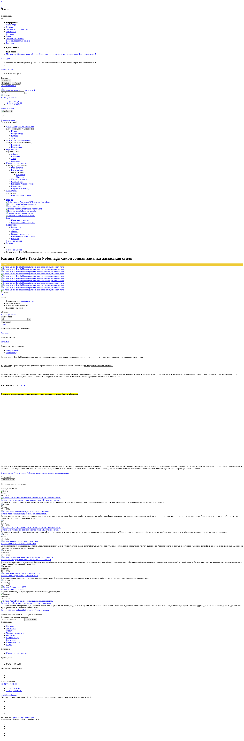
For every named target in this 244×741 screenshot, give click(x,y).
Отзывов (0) (11, 353)
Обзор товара (12, 350)
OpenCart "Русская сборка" (23, 717)
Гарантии (10, 43)
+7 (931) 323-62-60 (14, 104)
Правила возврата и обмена (18, 41)
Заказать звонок (8, 108)
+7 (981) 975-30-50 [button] (9, 684)
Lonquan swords (27, 301)
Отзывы (9, 27)
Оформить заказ (8, 120)
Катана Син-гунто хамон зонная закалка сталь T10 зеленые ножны (30, 500)
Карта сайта (11, 640)
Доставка (10, 34)
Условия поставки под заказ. (18, 29)
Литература (11, 25)
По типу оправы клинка (16, 653)
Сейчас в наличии (14, 241)
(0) (2, 294)
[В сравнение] (5, 297)
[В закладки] (2, 297)
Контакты (10, 635)
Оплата (9, 36)
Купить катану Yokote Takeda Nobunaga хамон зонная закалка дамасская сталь (35, 473)
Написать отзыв (8, 480)
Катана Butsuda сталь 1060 (12, 589)
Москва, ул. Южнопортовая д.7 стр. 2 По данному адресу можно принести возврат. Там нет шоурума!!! (51, 54)
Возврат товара (12, 638)
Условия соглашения (15, 38)
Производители (13, 642)
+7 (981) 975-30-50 (14, 102)
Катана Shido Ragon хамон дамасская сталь (19, 576)
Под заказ (6, 322)
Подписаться (31, 619)
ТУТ (23, 385)
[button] (5, 58)
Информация (11, 225)
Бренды (9, 200)
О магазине (11, 32)
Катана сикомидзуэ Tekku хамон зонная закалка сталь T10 (26, 560)
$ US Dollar (6, 83)
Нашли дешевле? (8, 314)
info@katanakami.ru (9, 695)
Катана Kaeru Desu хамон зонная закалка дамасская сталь (26, 603)
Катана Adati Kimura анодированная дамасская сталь (24, 514)
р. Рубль (16, 83)
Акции (9, 644)
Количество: (6, 317)
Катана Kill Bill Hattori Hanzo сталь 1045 (18, 543)
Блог (8, 218)
